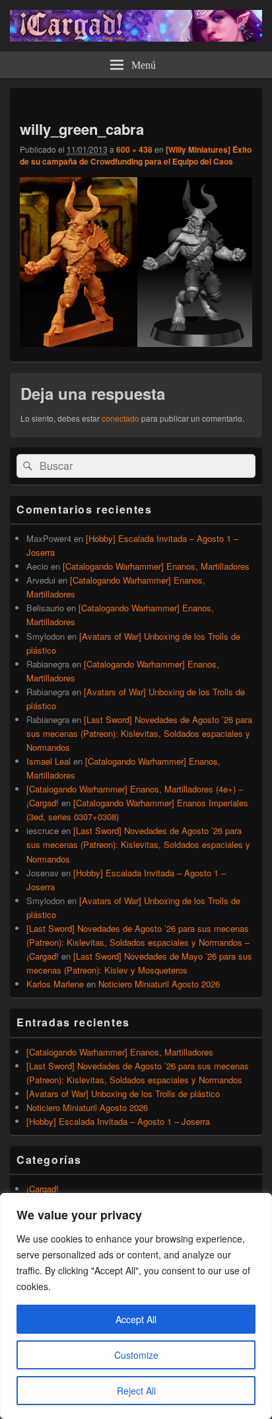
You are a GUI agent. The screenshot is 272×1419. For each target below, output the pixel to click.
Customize (136, 1354)
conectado (120, 418)
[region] (136, 1306)
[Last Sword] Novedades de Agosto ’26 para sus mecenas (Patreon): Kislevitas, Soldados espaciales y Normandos (139, 733)
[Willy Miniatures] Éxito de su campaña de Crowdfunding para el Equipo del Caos (136, 155)
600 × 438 (134, 149)
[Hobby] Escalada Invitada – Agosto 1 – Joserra (118, 1121)
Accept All (136, 1319)
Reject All (136, 1390)
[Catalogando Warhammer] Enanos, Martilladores (156, 566)
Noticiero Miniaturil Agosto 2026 (159, 984)
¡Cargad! (42, 1188)
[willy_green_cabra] (136, 342)
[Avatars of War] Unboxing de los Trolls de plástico (123, 1093)
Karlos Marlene (55, 984)
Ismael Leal (48, 761)
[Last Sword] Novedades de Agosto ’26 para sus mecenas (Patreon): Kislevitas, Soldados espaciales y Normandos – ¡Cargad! (138, 942)
